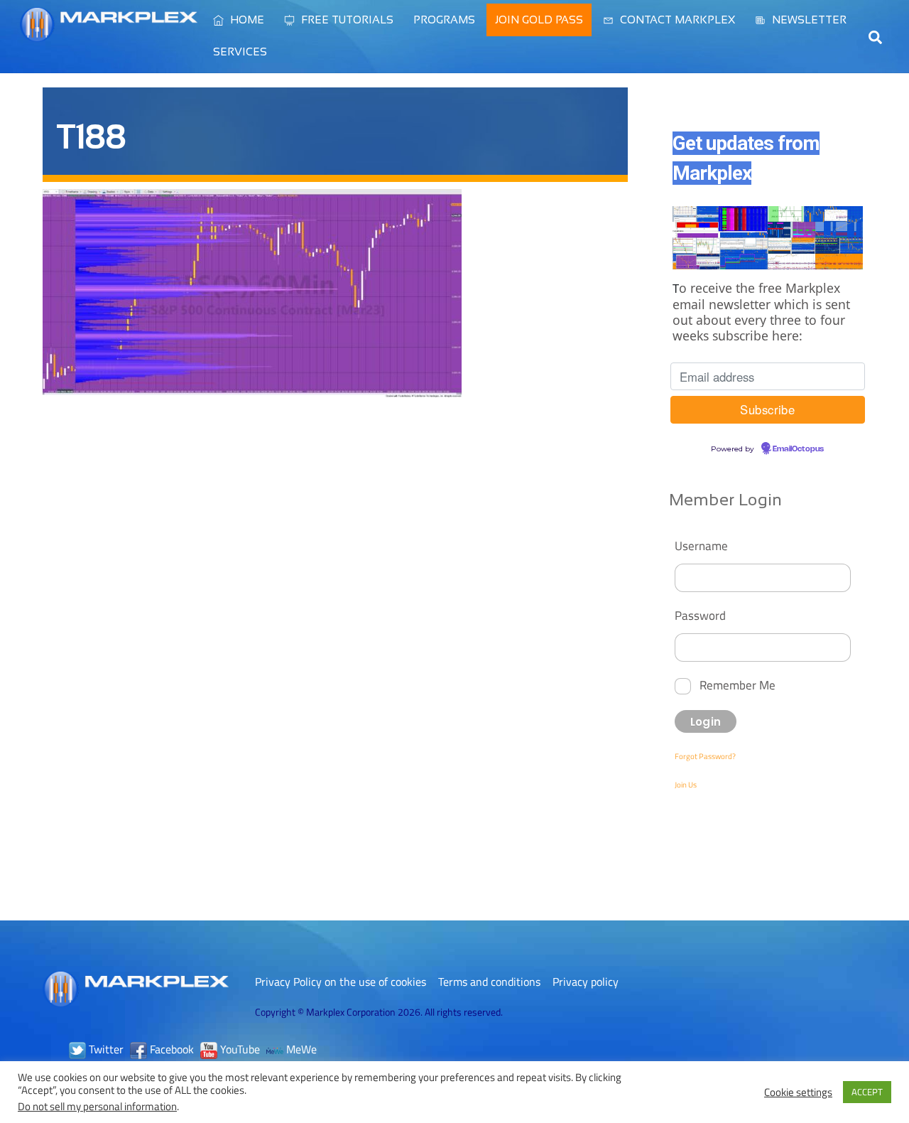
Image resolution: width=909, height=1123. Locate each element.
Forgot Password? (705, 756)
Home (245, 20)
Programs (444, 20)
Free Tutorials (345, 20)
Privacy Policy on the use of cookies (340, 981)
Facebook (170, 1049)
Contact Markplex (676, 20)
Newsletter (808, 20)
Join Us (686, 784)
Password (700, 615)
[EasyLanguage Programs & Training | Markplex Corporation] (108, 35)
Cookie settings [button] (798, 1092)
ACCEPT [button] (867, 1092)
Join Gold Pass (539, 20)
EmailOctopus (798, 449)
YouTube (238, 1049)
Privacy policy (586, 981)
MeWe (300, 1049)
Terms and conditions (489, 981)
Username (701, 545)
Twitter (105, 1049)
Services (240, 51)
